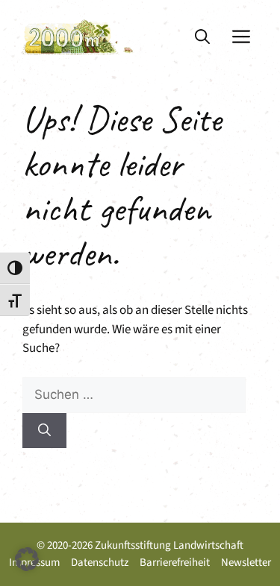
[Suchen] (44, 431)
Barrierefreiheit (175, 562)
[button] (202, 37)
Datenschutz (99, 562)
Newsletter (246, 562)
